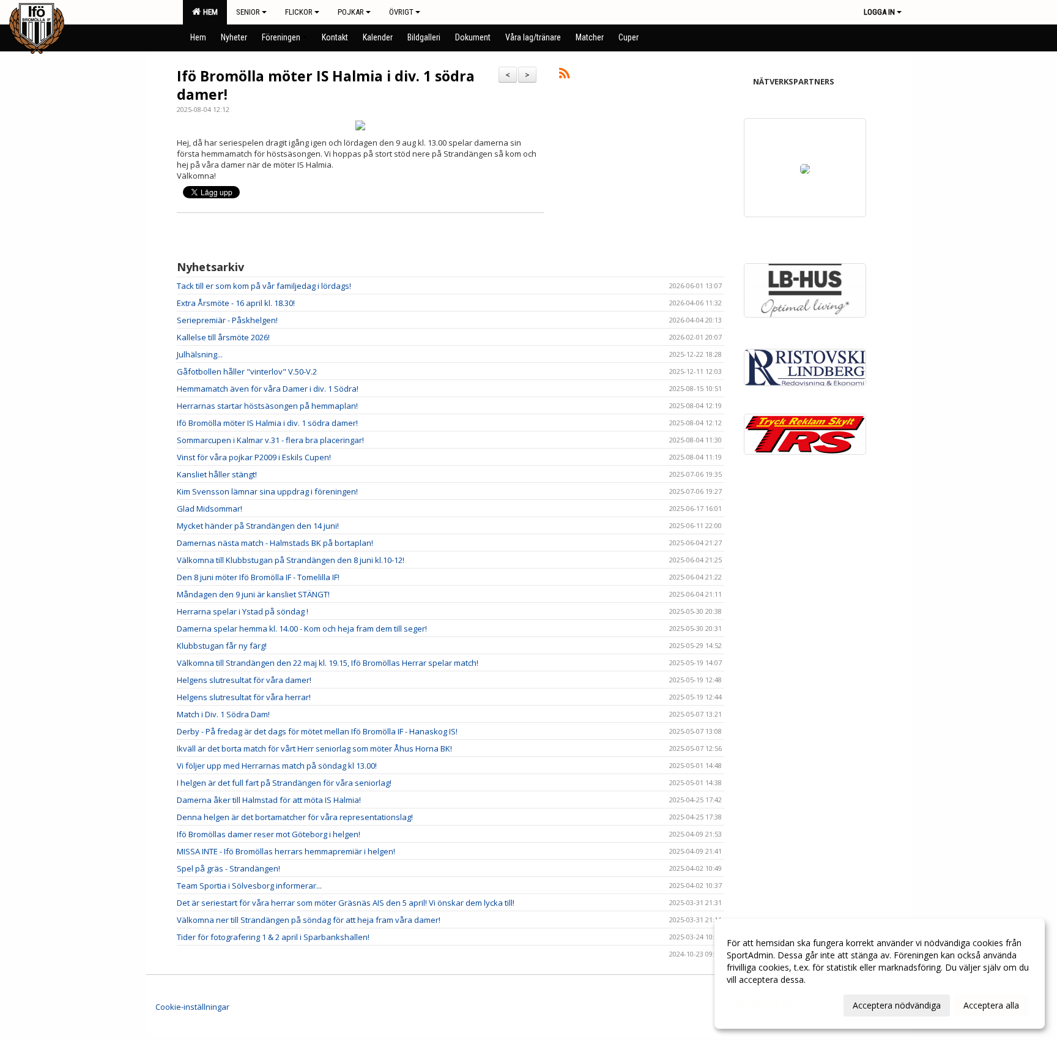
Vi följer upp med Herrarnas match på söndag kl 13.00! (277, 765)
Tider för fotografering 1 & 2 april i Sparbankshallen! (273, 936)
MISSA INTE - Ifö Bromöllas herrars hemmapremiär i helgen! (286, 851)
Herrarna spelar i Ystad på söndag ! (242, 611)
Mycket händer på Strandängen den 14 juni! (258, 525)
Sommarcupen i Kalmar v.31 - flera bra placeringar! (270, 440)
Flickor (299, 12)
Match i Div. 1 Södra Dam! (223, 714)
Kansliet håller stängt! (217, 474)
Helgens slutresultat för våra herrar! (244, 697)
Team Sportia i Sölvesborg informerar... (249, 885)
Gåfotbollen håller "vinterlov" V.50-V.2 (247, 371)
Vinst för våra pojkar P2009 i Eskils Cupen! (254, 457)
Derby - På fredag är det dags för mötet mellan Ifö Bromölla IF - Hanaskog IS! (317, 731)
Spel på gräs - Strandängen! (228, 868)
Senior (248, 12)
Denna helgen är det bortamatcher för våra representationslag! (295, 817)
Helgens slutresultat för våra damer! (244, 679)
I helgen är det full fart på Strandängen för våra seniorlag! (284, 782)
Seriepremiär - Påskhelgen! (227, 320)
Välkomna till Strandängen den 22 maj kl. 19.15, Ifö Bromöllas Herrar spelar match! (327, 662)
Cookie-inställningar (192, 1006)
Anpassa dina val (760, 1003)
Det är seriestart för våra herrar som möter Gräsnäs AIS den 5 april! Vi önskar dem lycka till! (345, 902)
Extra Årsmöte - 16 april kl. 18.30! (236, 302)
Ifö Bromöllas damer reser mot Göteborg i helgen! (268, 834)
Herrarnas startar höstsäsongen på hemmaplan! (267, 405)
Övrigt (401, 12)
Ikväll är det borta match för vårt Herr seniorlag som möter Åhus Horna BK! (314, 748)
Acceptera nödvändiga (897, 1005)
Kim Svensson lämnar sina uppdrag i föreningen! (267, 491)
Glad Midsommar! (209, 508)
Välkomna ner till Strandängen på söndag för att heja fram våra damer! (308, 919)
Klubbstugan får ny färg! (222, 645)
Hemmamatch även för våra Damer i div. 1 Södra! (267, 388)
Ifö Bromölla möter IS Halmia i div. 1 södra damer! (326, 85)
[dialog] (879, 974)
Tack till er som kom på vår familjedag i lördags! (264, 285)
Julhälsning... (200, 354)
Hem (208, 12)
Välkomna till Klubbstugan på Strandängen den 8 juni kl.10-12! (290, 559)
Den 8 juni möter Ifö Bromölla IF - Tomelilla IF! (258, 577)
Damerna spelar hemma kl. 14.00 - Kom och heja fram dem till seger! (302, 628)
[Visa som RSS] (564, 75)
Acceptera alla (991, 1005)
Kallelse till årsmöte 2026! (223, 337)
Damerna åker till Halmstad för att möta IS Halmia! (269, 799)
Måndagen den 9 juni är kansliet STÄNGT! (253, 594)
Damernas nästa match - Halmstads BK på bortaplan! (275, 542)
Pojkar (351, 12)
